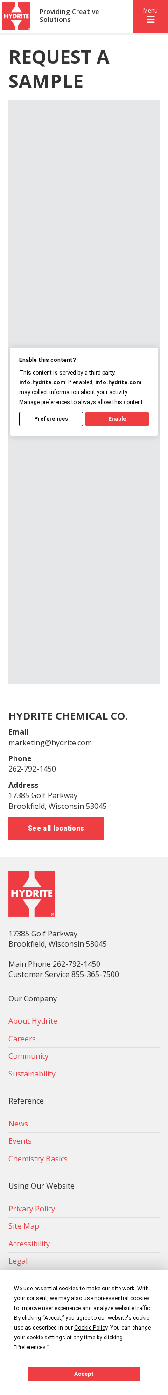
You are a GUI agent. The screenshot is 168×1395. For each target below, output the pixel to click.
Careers (22, 1039)
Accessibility (29, 1244)
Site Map (23, 1226)
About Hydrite (32, 1021)
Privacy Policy (31, 1209)
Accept (84, 1374)
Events (20, 1141)
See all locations (56, 828)
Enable (117, 419)
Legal (18, 1261)
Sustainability (32, 1074)
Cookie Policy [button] (90, 1327)
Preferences (51, 419)
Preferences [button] (31, 1347)
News (18, 1124)
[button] (150, 16)
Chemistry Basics (38, 1159)
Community (28, 1056)
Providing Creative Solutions (69, 16)
